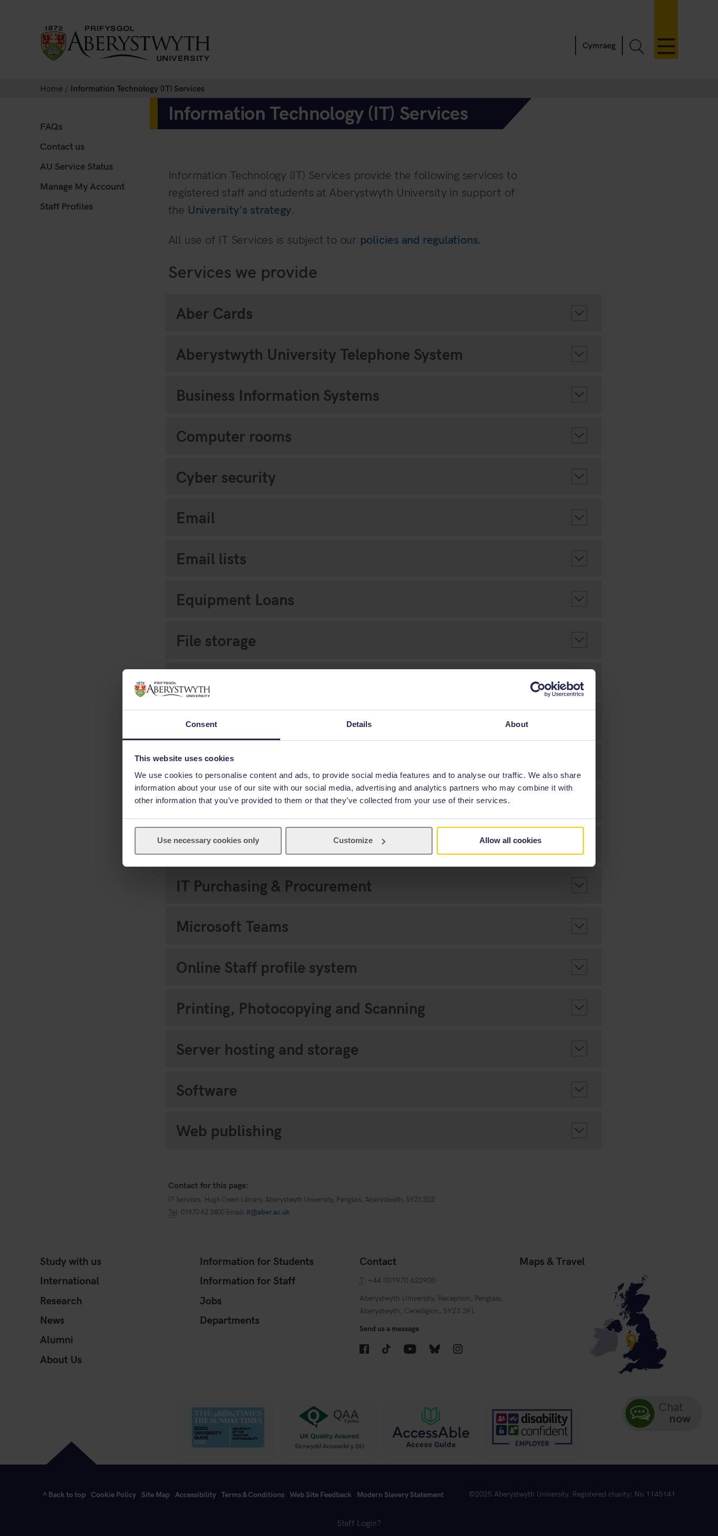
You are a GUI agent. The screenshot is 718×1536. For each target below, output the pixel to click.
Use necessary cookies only (208, 840)
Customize (353, 840)
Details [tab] (359, 724)
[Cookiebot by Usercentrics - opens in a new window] (538, 689)
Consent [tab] (201, 724)
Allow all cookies (510, 840)
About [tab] (516, 724)
